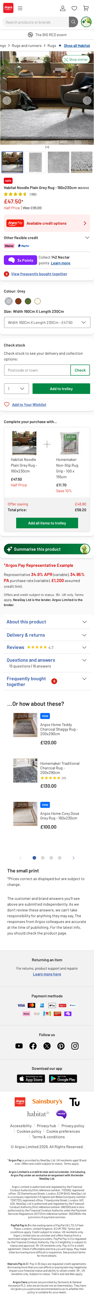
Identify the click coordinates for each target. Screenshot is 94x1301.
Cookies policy (29, 1131)
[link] (47, 272)
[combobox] (35, 22)
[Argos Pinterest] (61, 1046)
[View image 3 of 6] (58, 162)
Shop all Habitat (77, 45)
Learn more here (47, 974)
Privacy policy (72, 1125)
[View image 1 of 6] (12, 162)
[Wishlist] (74, 8)
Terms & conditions (48, 1136)
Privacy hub (46, 1125)
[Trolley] (86, 8)
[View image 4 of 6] (81, 162)
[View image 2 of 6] (35, 162)
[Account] (62, 8)
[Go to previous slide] (7, 100)
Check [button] (80, 370)
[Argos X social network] (47, 1046)
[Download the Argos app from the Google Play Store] (63, 1081)
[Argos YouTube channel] (19, 1046)
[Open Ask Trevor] (86, 22)
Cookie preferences (63, 1131)
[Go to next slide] (87, 100)
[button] (76, 59)
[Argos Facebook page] (33, 1046)
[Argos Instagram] (75, 1046)
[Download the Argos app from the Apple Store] (31, 1081)
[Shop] (20, 8)
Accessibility (21, 1125)
